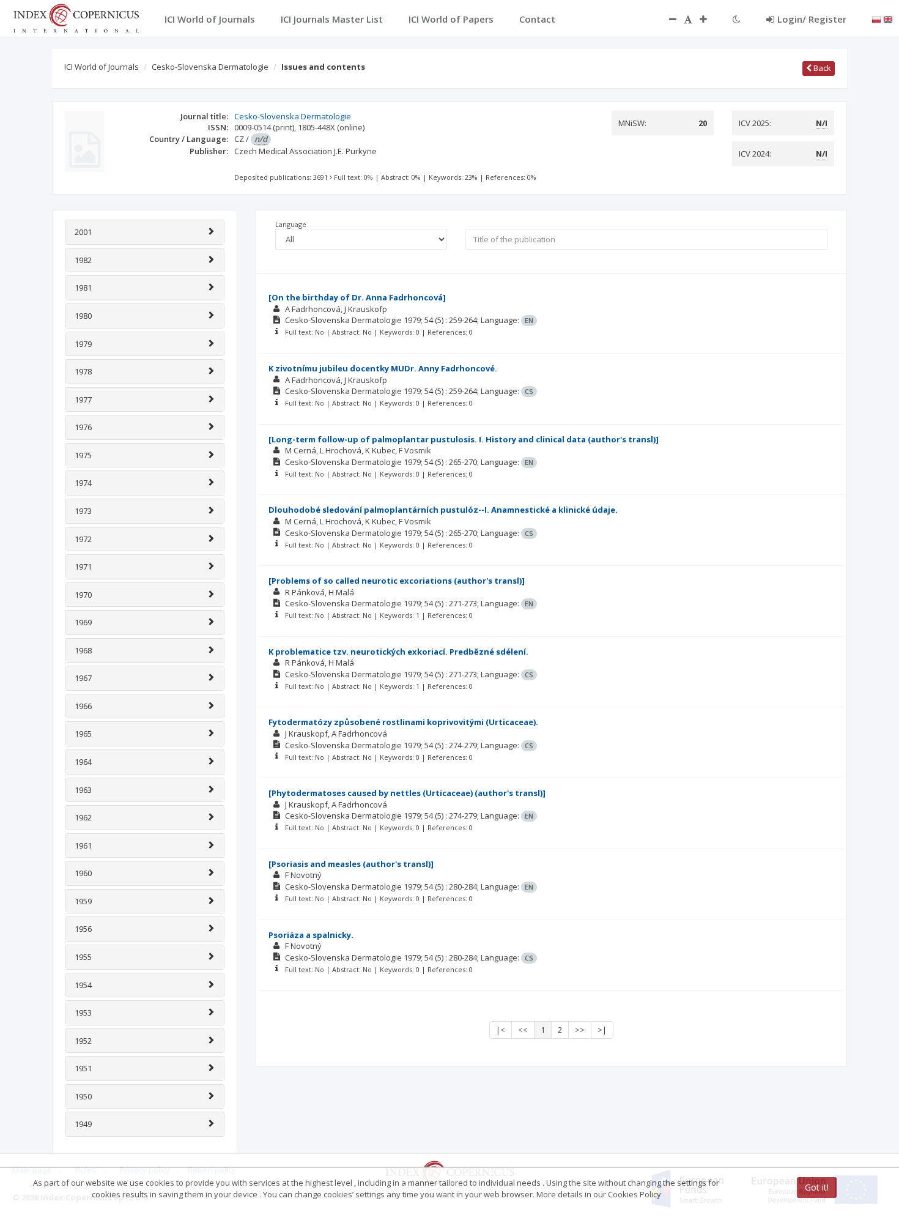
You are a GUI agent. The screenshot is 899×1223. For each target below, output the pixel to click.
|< (500, 1029)
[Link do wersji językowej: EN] (888, 18)
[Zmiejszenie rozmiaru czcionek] (666, 19)
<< (523, 1029)
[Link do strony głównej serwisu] (76, 17)
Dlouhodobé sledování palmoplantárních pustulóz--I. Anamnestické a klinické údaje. (443, 509)
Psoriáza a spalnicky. (310, 934)
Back (821, 67)
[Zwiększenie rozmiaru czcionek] (709, 19)
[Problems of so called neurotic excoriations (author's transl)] (396, 580)
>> (580, 1029)
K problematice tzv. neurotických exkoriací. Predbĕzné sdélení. (398, 651)
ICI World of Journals (101, 66)
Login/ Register (811, 19)
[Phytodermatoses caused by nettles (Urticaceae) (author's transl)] (407, 792)
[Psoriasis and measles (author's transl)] (351, 863)
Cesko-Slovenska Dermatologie (210, 66)
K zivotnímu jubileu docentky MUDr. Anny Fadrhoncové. (382, 368)
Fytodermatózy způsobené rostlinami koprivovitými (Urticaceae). (403, 721)
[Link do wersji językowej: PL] (876, 18)
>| (602, 1029)
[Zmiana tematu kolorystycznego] (736, 19)
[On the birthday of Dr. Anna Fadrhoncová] (357, 297)
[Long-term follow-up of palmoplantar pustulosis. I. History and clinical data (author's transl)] (463, 439)
